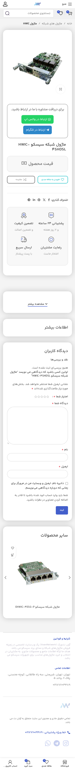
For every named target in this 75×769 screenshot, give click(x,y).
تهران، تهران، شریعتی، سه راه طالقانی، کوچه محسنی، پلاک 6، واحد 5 (39, 676)
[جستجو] (7, 13)
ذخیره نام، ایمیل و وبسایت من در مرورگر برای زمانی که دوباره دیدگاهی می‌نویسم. (39, 485)
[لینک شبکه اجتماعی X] (44, 200)
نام (65, 450)
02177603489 (61, 685)
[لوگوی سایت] (37, 4)
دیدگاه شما (60, 403)
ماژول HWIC (30, 24)
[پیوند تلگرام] (29, 200)
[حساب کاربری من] (5, 4)
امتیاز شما (60, 396)
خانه (69, 24)
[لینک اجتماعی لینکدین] (34, 200)
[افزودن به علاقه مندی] (12, 548)
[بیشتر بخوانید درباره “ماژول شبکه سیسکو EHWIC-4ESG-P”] (12, 555)
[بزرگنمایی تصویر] (60, 89)
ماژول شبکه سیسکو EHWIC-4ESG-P (37, 607)
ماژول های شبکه (52, 24)
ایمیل (63, 466)
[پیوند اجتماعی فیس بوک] (49, 200)
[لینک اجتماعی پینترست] (39, 200)
